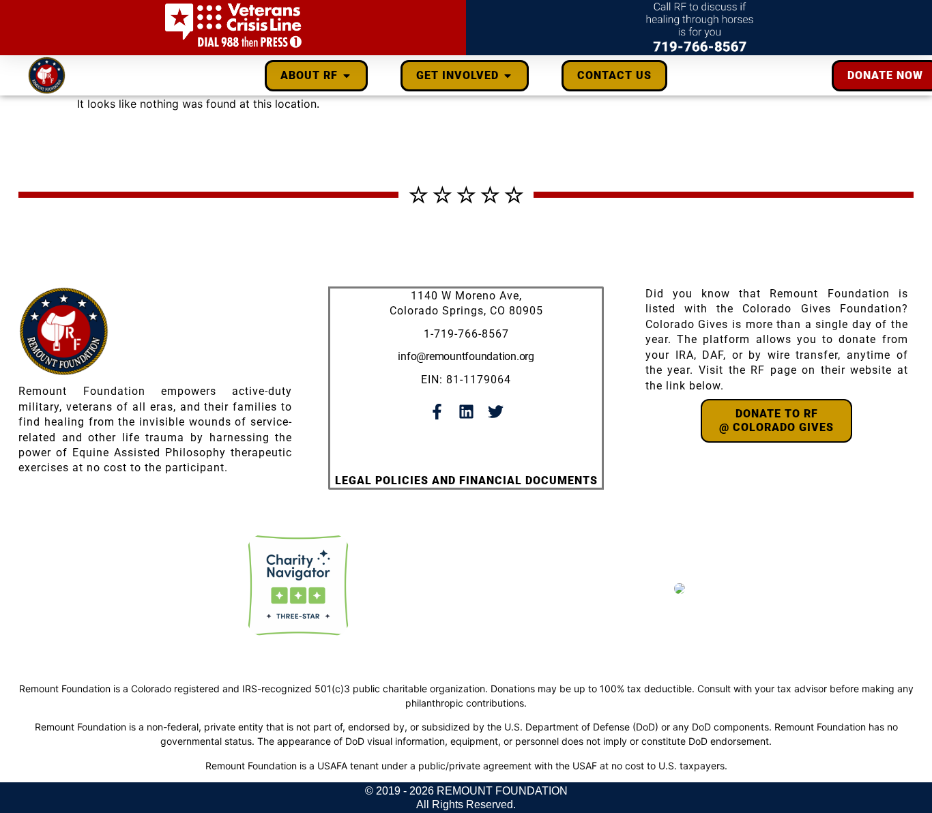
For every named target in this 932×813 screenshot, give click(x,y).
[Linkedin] (466, 411)
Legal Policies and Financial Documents (466, 480)
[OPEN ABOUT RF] (346, 75)
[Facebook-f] (437, 411)
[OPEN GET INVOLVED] (507, 75)
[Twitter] (496, 411)
